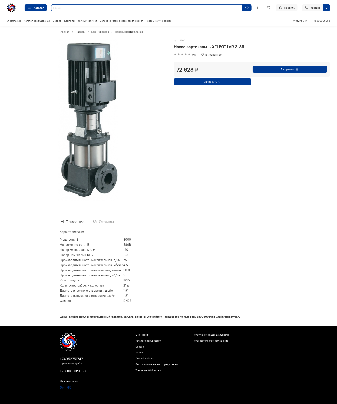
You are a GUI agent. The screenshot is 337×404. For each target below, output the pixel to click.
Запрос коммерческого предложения (121, 20)
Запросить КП (213, 81)
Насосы (80, 31)
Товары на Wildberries (158, 20)
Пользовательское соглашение (210, 340)
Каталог (39, 7)
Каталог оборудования (37, 20)
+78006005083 (321, 20)
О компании (14, 20)
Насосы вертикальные (129, 31)
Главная (64, 31)
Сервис (57, 20)
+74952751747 (299, 20)
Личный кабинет (87, 20)
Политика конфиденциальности (211, 334)
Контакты (69, 20)
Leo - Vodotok (100, 31)
